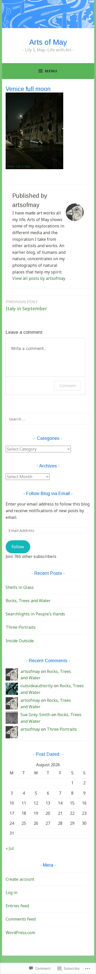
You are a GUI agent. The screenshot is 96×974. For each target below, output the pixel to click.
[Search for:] (48, 419)
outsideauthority (36, 686)
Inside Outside (20, 641)
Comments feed (21, 919)
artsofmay (30, 671)
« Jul (10, 848)
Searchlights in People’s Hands (35, 614)
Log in (11, 892)
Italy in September (26, 306)
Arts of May (48, 42)
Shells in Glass (20, 587)
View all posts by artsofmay (38, 278)
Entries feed (17, 906)
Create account (20, 879)
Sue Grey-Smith (35, 714)
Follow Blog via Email (48, 493)
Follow (18, 546)
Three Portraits (21, 627)
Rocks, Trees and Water (28, 600)
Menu (51, 70)
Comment (67, 385)
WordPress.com (20, 932)
